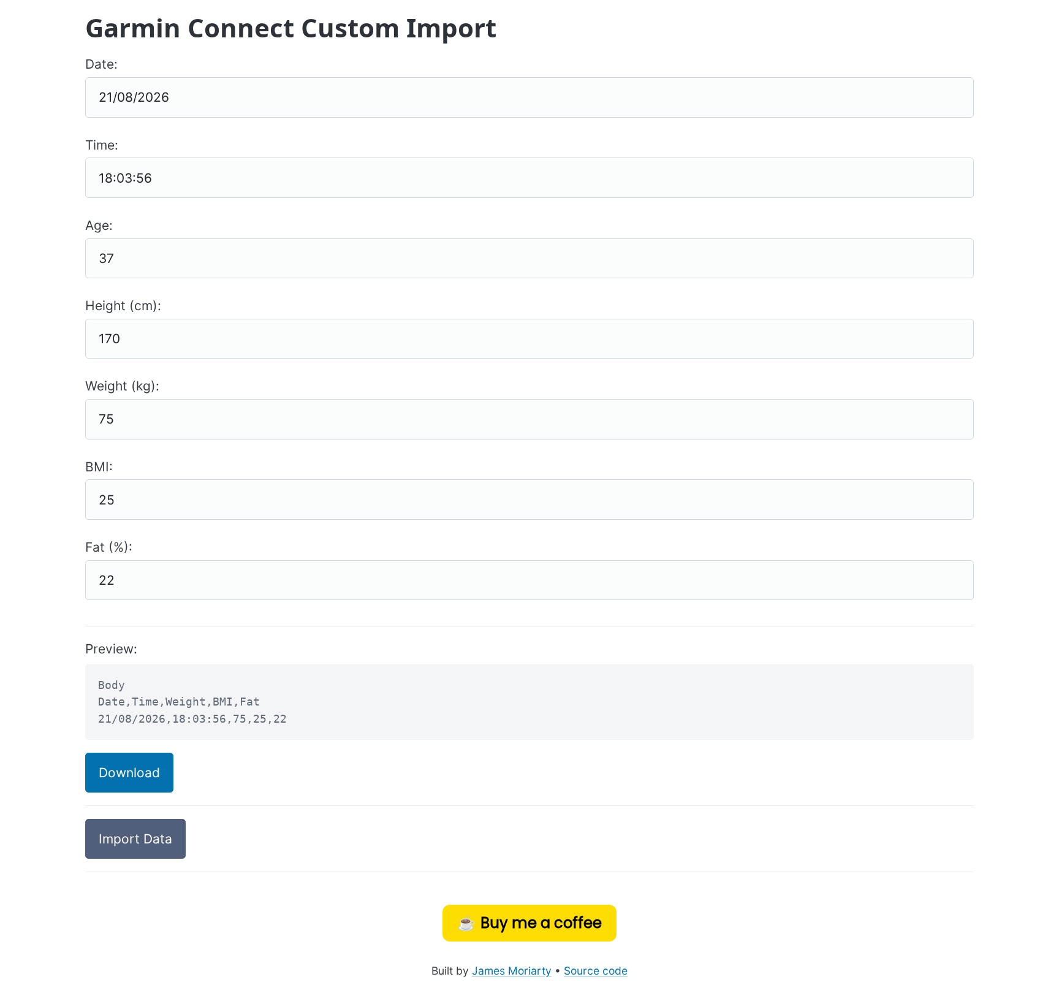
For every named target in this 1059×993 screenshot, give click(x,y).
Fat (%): (108, 547)
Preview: (111, 648)
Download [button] (129, 772)
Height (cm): (123, 305)
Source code (596, 970)
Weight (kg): (122, 386)
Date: (101, 64)
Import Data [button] (135, 839)
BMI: (99, 466)
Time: (101, 145)
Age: (99, 225)
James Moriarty (512, 970)
